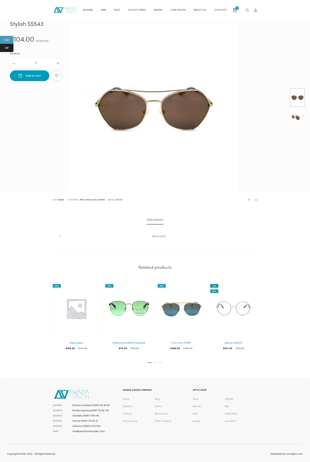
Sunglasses (91, 199)
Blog (157, 398)
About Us (199, 10)
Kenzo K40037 (234, 343)
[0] (235, 10)
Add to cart (33, 76)
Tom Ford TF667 (181, 343)
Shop (195, 398)
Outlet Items (137, 10)
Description (155, 220)
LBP (9, 48)
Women (88, 10)
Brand (158, 406)
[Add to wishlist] (56, 75)
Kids (117, 10)
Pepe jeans (76, 343)
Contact (220, 10)
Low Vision (177, 10)
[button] (149, 362)
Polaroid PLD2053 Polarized (128, 343)
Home (126, 398)
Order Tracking (163, 421)
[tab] (155, 219)
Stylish (118, 199)
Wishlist (229, 398)
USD (8, 40)
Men (103, 10)
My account (161, 413)
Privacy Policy (130, 421)
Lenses (158, 10)
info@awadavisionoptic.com (88, 431)
